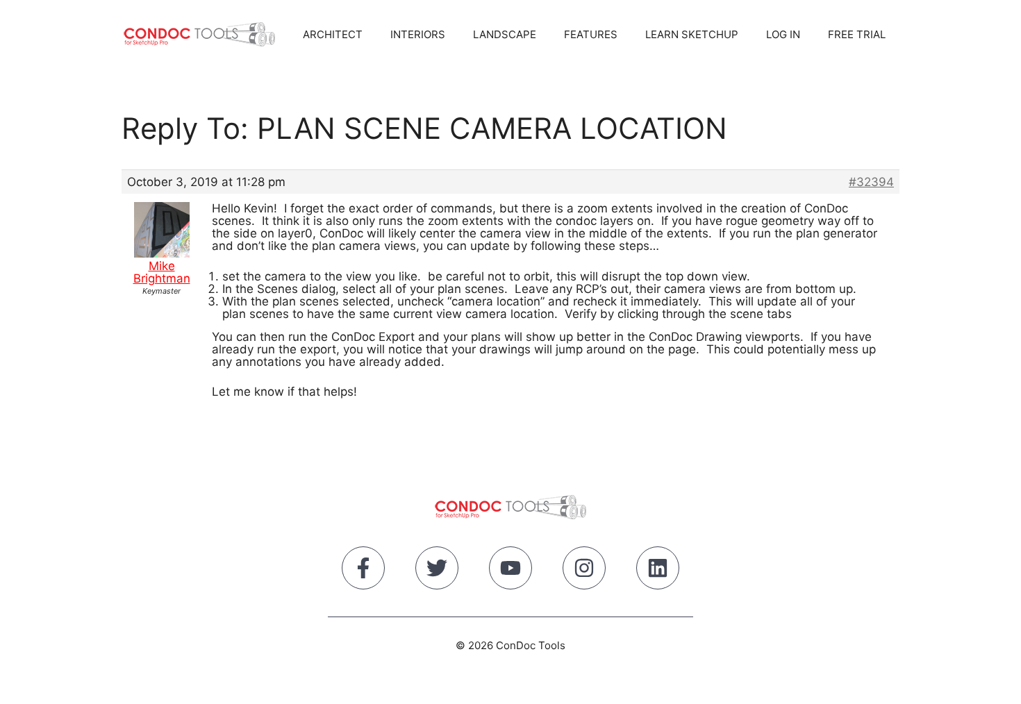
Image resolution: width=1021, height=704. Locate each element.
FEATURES (590, 34)
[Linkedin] (657, 570)
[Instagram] (584, 570)
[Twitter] (436, 570)
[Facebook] (363, 570)
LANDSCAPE (504, 34)
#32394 (871, 182)
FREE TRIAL (857, 34)
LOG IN (783, 34)
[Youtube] (510, 570)
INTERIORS (417, 34)
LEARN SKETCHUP (691, 34)
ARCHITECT (333, 34)
